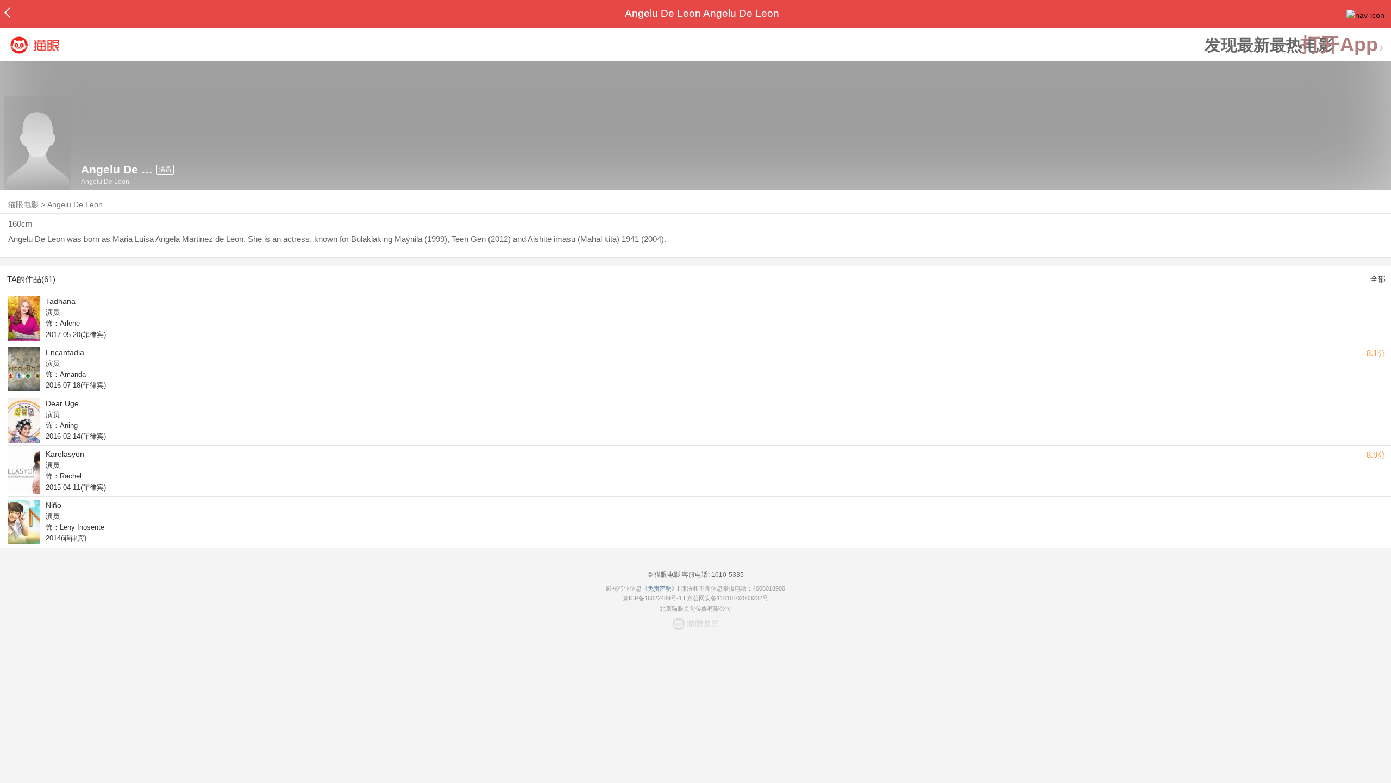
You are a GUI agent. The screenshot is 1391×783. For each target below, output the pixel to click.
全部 (1378, 279)
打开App (1339, 45)
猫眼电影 (23, 204)
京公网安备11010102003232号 (727, 598)
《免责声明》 (660, 588)
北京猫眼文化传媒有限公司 (695, 608)
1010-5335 (727, 575)
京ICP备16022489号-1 (652, 598)
